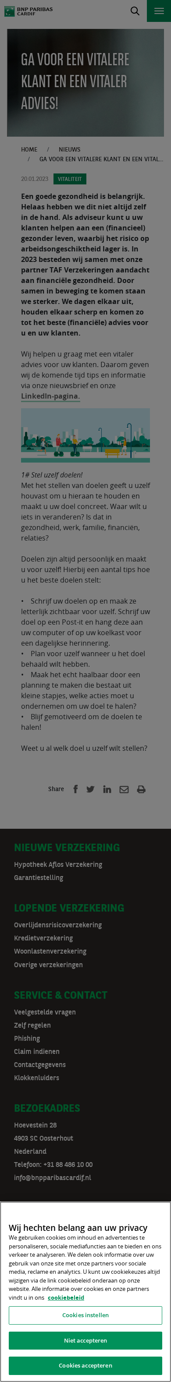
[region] (85, 1292)
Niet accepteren (85, 1340)
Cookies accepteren (85, 1365)
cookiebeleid (66, 1297)
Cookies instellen (85, 1315)
